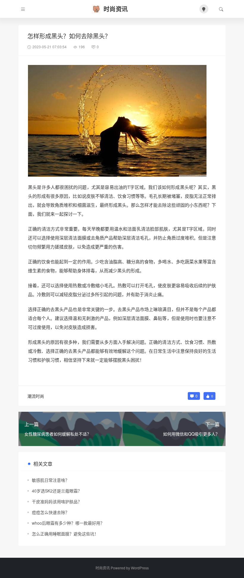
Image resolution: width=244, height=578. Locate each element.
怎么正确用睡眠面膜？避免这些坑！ (65, 534)
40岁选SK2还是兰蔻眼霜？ (57, 491)
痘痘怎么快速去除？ (50, 512)
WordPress (140, 567)
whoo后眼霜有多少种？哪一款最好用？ (68, 523)
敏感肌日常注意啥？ (50, 480)
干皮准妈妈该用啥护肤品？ (57, 501)
